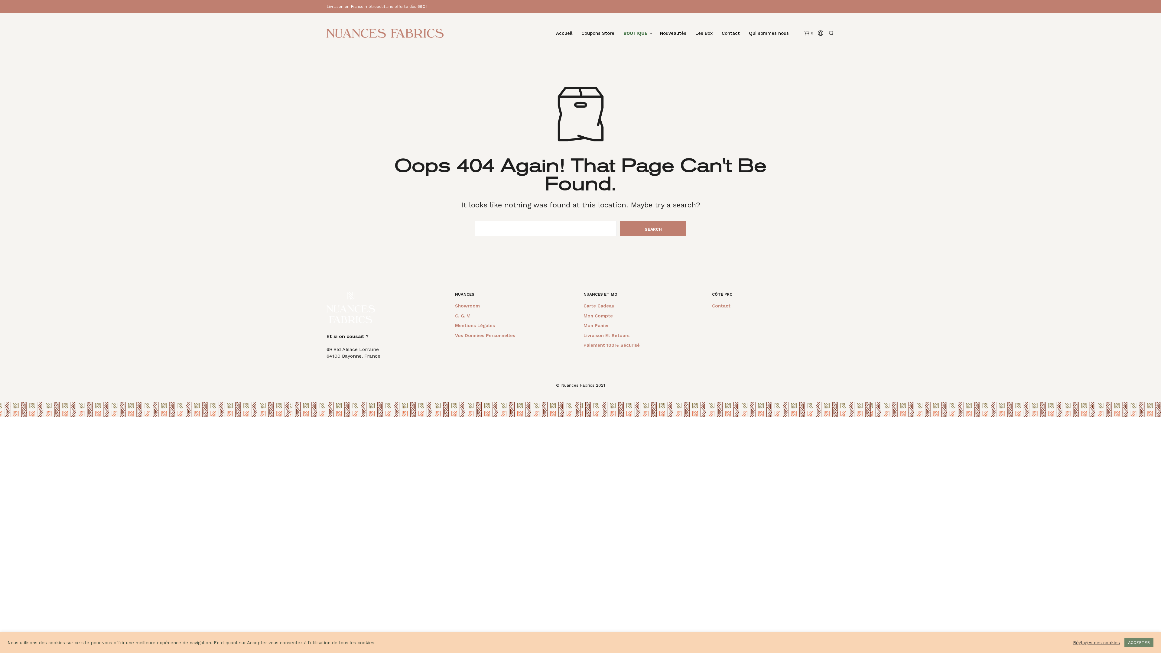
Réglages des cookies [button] (1096, 642)
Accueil (564, 33)
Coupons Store (597, 33)
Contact (731, 33)
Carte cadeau (599, 306)
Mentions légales (475, 325)
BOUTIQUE (635, 33)
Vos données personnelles (485, 335)
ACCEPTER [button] (1139, 642)
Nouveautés (673, 33)
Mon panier (596, 325)
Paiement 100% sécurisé (612, 345)
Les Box (704, 33)
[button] (808, 33)
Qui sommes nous (769, 33)
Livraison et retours (606, 335)
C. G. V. (462, 316)
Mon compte (598, 316)
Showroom (467, 306)
